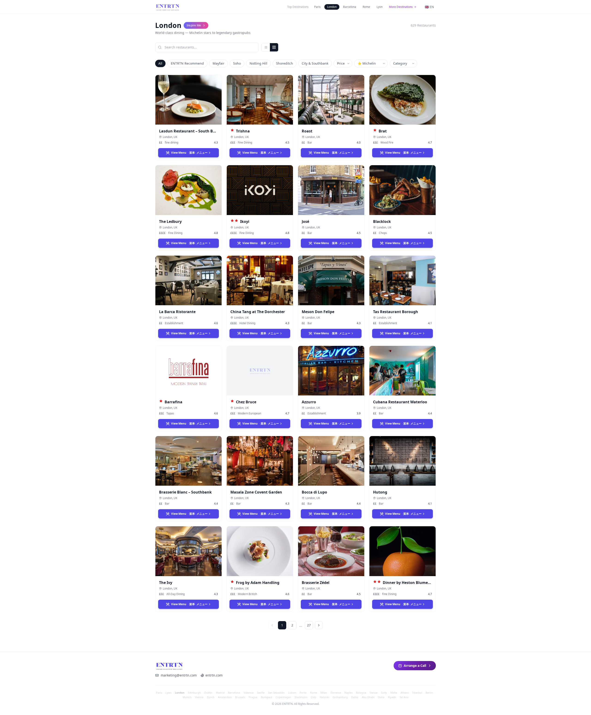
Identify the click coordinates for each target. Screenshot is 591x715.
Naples (348, 692)
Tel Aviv (404, 697)
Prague (253, 697)
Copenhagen (283, 697)
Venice (373, 692)
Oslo (313, 697)
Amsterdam (225, 697)
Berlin (429, 692)
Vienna (199, 697)
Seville (261, 692)
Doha (381, 697)
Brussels (240, 697)
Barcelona (349, 7)
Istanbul (417, 692)
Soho (237, 63)
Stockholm (301, 697)
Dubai (354, 697)
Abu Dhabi (368, 697)
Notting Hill (258, 63)
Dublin (208, 692)
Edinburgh (194, 692)
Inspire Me (194, 25)
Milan (323, 692)
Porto (303, 692)
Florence (336, 692)
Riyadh (392, 697)
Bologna (361, 692)
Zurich (210, 697)
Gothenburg (340, 697)
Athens (405, 692)
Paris (317, 7)
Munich (187, 697)
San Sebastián (276, 692)
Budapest (266, 697)
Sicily (384, 692)
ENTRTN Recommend (187, 63)
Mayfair (218, 63)
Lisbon (292, 692)
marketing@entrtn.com (179, 675)
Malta (393, 692)
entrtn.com (214, 675)
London (332, 7)
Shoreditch (284, 63)
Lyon (380, 7)
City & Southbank (315, 63)
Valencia (248, 692)
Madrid (220, 692)
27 (309, 625)
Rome (366, 7)
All (160, 63)
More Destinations (401, 7)
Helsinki (324, 697)
